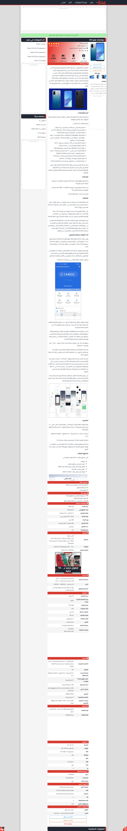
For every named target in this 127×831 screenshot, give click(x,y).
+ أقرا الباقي (68, 478)
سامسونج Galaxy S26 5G (37, 52)
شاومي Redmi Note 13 (38, 128)
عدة (102, 2)
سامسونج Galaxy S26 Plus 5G (36, 56)
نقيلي (63, 2)
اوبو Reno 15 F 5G (39, 60)
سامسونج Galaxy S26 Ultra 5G (36, 48)
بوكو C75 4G (41, 133)
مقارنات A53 (68, 824)
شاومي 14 (42, 120)
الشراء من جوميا (97, 70)
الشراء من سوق (97, 67)
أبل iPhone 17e (40, 44)
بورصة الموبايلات (81, 2)
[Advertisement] (63, 19)
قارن (91, 2)
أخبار (70, 2)
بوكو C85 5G (41, 137)
